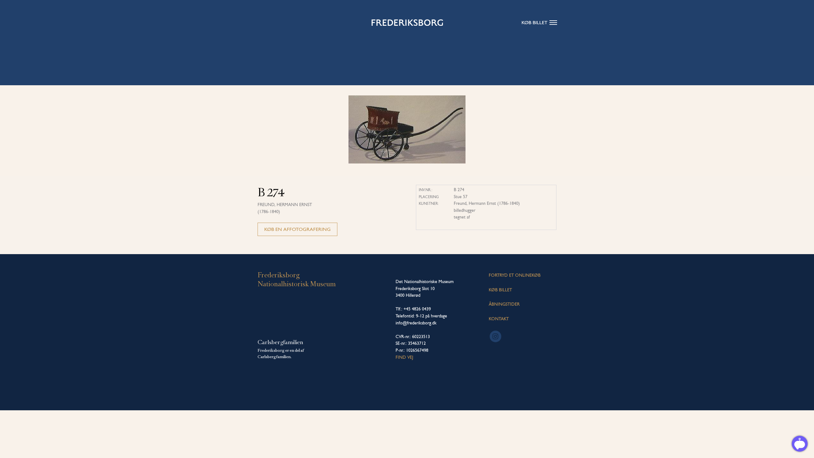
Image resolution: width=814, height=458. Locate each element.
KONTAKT (499, 318)
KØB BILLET (500, 289)
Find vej (404, 357)
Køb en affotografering (297, 229)
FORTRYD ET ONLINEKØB (515, 275)
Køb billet (534, 22)
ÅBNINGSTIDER (504, 304)
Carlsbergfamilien (280, 342)
